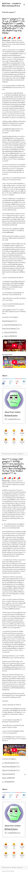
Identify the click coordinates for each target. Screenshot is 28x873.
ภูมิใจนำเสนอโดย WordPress (8, 871)
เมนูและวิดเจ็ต (24, 4)
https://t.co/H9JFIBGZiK (10, 336)
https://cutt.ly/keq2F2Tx (10, 332)
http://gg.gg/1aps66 (7, 354)
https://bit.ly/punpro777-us (9, 321)
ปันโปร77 (4, 68)
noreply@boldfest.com (14, 419)
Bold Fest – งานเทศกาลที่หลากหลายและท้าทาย (11, 4)
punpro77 (9, 309)
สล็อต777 (22, 524)
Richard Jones (11, 415)
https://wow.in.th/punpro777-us (11, 328)
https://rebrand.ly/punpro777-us (13, 324)
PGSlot (15, 453)
